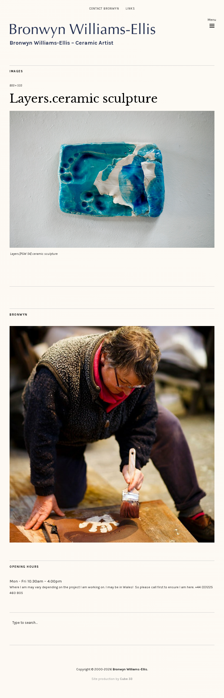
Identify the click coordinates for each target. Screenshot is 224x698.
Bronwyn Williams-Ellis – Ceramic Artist (61, 43)
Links (130, 8)
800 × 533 (16, 85)
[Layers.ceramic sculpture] (112, 246)
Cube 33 (126, 679)
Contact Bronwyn (104, 8)
